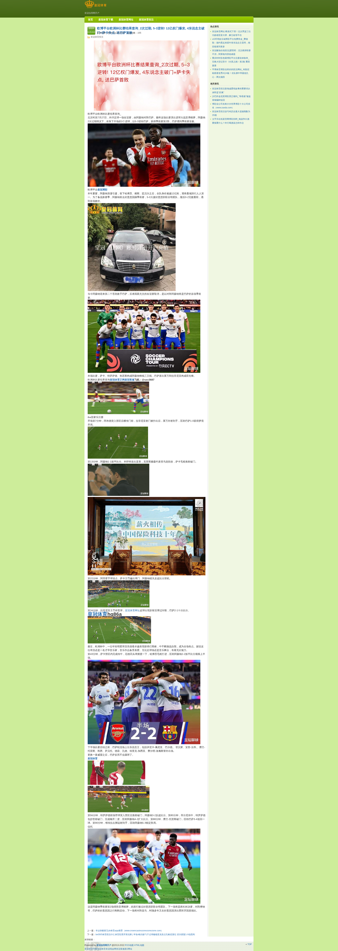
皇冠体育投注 (97, 37)
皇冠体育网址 (132, 610)
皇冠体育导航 (90, 949)
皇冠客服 (120, 949)
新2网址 (128, 949)
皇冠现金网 (111, 949)
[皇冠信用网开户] (95, 8)
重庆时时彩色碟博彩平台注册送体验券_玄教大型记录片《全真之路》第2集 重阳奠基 (231, 62)
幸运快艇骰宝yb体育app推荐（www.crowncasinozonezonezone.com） (129, 930)
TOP (250, 944)
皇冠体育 (101, 949)
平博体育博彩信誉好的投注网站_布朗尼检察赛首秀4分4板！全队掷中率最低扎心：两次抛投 (230, 73)
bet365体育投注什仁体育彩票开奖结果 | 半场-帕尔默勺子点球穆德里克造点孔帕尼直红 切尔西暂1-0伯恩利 (145, 934)
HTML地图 (139, 945)
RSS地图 (129, 945)
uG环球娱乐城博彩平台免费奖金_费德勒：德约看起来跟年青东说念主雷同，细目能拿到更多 (231, 43)
